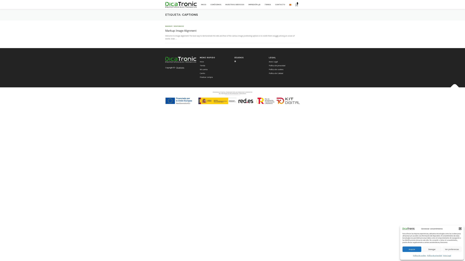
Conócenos (215, 4)
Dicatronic (180, 67)
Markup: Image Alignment (180, 30)
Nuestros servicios (234, 4)
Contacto (280, 4)
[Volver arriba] (454, 87)
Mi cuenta (204, 69)
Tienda (268, 4)
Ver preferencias (452, 249)
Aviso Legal (447, 256)
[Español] (290, 4)
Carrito (202, 73)
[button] (460, 228)
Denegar (432, 249)
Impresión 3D (254, 4)
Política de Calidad (276, 73)
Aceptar (412, 249)
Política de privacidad (434, 256)
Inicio (203, 4)
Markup (168, 26)
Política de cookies (419, 256)
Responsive (179, 26)
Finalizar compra (206, 77)
